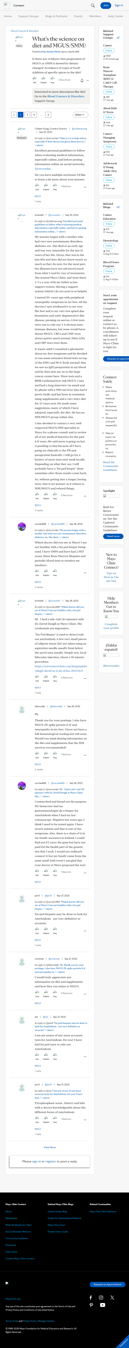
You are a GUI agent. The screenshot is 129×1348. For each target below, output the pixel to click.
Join (106, 5)
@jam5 (48, 895)
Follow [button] (109, 50)
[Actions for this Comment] (85, 187)
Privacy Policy (29, 1321)
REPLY (38, 196)
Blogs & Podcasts (56, 16)
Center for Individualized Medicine (64, 1218)
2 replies (39, 587)
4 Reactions (67, 677)
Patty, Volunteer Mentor (54, 51)
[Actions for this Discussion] (87, 80)
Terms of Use (12, 1321)
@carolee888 (58, 524)
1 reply (38, 201)
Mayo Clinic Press (56, 1225)
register (50, 1161)
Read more (113, 536)
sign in (36, 1161)
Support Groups (28, 16)
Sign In (119, 5)
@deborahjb (56, 706)
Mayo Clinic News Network (103, 1211)
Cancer (107, 45)
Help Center (115, 16)
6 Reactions (67, 495)
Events (78, 16)
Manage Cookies (46, 1321)
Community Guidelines (17, 1238)
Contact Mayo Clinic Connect (20, 1258)
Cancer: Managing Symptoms (109, 137)
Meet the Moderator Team (19, 1225)
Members (95, 16)
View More (50, 1147)
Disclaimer (11, 1245)
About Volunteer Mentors (18, 1231)
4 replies (39, 510)
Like (34, 82)
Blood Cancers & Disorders (24, 31)
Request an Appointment (107, 1284)
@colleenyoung (79, 128)
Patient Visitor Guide (58, 1231)
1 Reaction (66, 186)
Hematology (110, 240)
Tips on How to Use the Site (111, 577)
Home (8, 16)
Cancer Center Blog (57, 1211)
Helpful (43, 82)
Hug (52, 82)
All (117, 37)
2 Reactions (66, 993)
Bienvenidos (111, 665)
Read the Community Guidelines (111, 466)
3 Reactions (64, 79)
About (9, 1211)
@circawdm (42, 168)
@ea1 (45, 1016)
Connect (18, 5)
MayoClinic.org (13, 1298)
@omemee (54, 958)
